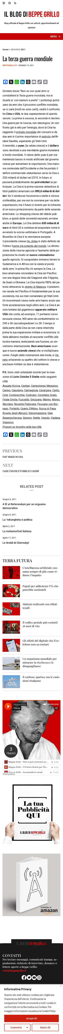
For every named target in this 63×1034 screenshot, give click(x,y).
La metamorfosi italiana (17, 531)
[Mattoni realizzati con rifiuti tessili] (11, 608)
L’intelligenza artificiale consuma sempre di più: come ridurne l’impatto (40, 571)
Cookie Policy (49, 1011)
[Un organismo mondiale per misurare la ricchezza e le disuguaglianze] (11, 663)
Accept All (31, 1018)
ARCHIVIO (15, 49)
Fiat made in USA (13, 457)
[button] (5, 3)
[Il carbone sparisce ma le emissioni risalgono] (11, 681)
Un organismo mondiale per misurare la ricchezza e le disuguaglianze (40, 662)
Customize (16, 1027)
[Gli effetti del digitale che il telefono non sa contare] (11, 645)
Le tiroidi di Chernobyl (16, 542)
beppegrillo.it (10, 65)
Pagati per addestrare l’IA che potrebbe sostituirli (40, 587)
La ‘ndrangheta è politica (17, 519)
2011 (23, 49)
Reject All (45, 1027)
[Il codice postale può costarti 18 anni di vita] (11, 626)
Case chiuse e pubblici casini (21, 471)
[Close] (60, 986)
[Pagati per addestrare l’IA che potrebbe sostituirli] (11, 590)
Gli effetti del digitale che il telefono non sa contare (41, 642)
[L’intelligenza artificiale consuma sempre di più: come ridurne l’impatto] (11, 572)
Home (5, 49)
